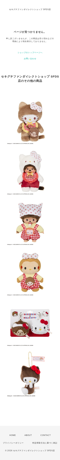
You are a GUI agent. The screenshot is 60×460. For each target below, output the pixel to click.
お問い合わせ (30, 58)
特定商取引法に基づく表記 (44, 443)
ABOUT (28, 435)
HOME (12, 435)
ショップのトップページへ (30, 52)
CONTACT (45, 435)
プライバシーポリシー (13, 443)
